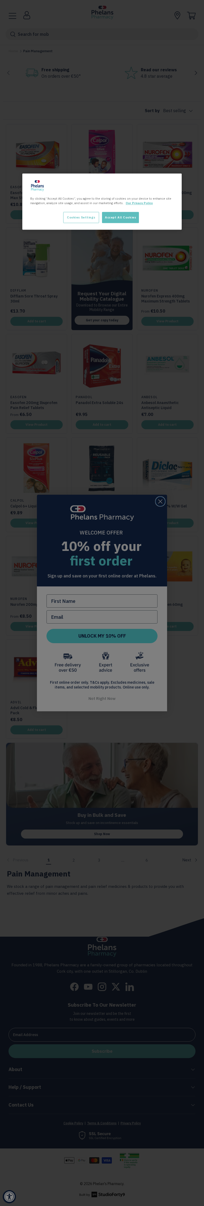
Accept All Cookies (120, 218)
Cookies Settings (81, 218)
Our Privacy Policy (139, 203)
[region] (102, 202)
